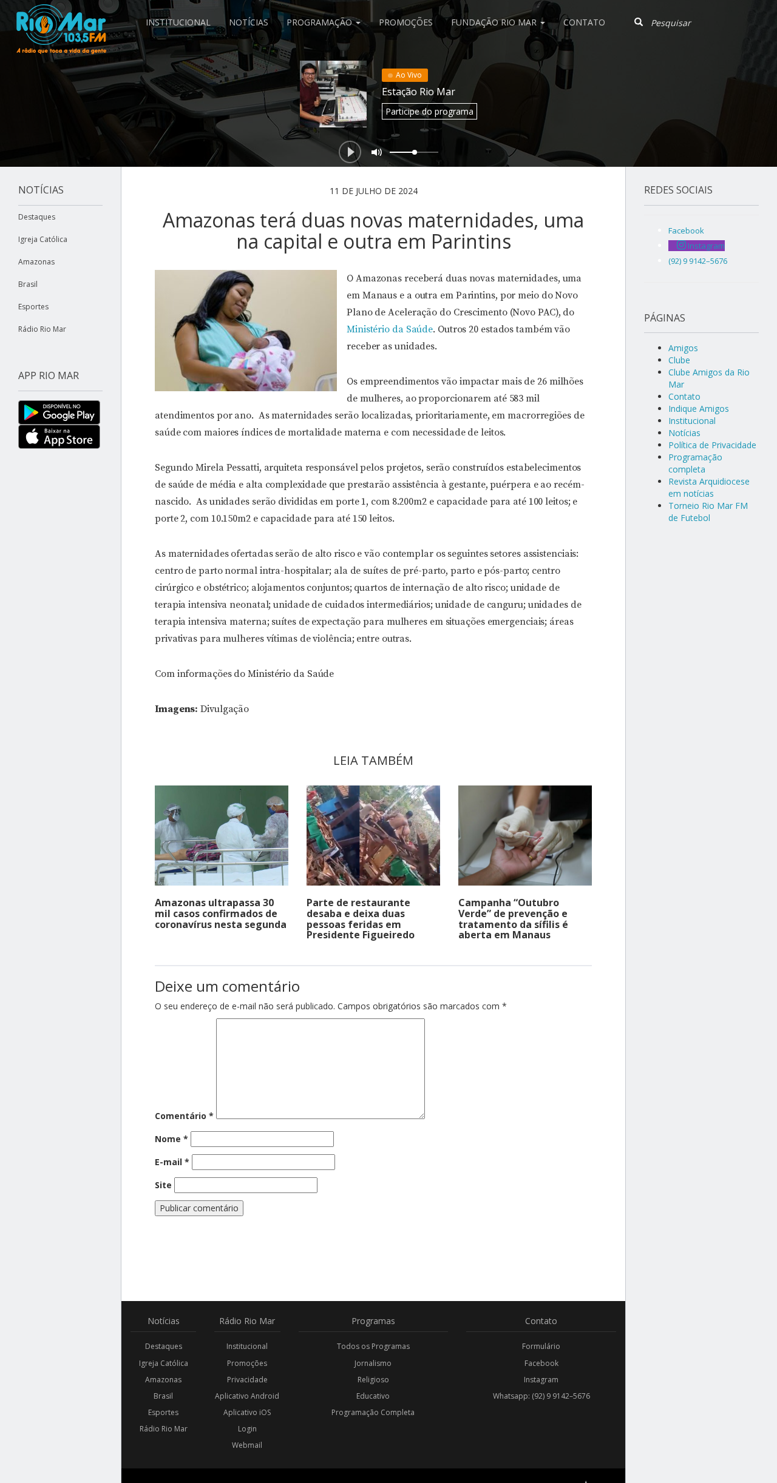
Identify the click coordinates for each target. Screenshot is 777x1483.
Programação (321, 22)
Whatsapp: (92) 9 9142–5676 (541, 1396)
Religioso (373, 1379)
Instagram (541, 1379)
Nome (171, 1139)
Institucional (178, 22)
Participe (429, 111)
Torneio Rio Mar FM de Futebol (708, 511)
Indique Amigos (698, 408)
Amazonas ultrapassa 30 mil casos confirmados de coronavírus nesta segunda (221, 913)
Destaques (36, 217)
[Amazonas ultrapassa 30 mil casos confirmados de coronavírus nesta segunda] (221, 835)
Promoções (406, 22)
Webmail (247, 1445)
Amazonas (36, 262)
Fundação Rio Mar (495, 22)
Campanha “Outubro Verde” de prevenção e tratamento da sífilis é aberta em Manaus (513, 918)
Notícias (248, 22)
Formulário (541, 1346)
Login (247, 1429)
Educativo (373, 1396)
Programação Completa (373, 1412)
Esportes (33, 306)
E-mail (172, 1162)
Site (163, 1185)
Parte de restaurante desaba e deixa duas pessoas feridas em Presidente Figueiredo (361, 918)
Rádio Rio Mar (42, 329)
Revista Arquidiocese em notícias (709, 487)
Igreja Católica (42, 239)
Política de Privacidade (712, 445)
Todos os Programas (373, 1346)
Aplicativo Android (247, 1396)
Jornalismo (373, 1363)
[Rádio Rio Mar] (60, 15)
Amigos (683, 348)
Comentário (184, 1115)
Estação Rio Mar (418, 91)
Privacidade (247, 1379)
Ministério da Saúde (390, 329)
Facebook (541, 1363)
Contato (584, 22)
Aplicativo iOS (247, 1412)
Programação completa (695, 463)
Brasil (28, 284)
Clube (679, 360)
